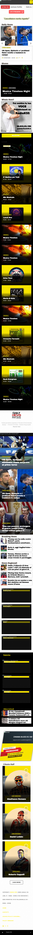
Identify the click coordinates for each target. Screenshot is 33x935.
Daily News (7, 25)
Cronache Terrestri (11, 339)
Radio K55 (13, 892)
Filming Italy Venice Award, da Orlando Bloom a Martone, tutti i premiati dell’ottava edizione (19, 576)
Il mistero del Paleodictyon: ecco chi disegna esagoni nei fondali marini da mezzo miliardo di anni (19, 722)
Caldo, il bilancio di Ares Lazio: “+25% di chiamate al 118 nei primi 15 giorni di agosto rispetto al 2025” (19, 568)
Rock (5, 376)
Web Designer (16, 833)
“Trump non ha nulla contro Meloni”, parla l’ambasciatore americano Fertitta (19, 542)
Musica (5, 87)
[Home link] (5, 2)
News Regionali (9, 563)
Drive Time (7, 278)
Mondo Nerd (7, 214)
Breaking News (9, 536)
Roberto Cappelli (17, 875)
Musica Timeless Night (16, 91)
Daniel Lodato (16, 837)
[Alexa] (7, 926)
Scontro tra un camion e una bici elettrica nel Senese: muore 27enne (20, 582)
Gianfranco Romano (16, 799)
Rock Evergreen (10, 379)
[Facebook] (5, 926)
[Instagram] (3, 926)
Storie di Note (9, 298)
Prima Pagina (7, 47)
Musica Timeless (10, 238)
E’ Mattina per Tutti (11, 177)
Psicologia (7, 335)
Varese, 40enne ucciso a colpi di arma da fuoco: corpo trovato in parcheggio (19, 556)
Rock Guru (16, 871)
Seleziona (16, 135)
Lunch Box (7, 217)
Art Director (16, 796)
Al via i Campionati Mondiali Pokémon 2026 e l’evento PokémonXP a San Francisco (20, 714)
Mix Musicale (8, 197)
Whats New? (8, 100)
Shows (5, 63)
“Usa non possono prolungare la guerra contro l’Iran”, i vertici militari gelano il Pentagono (16, 53)
